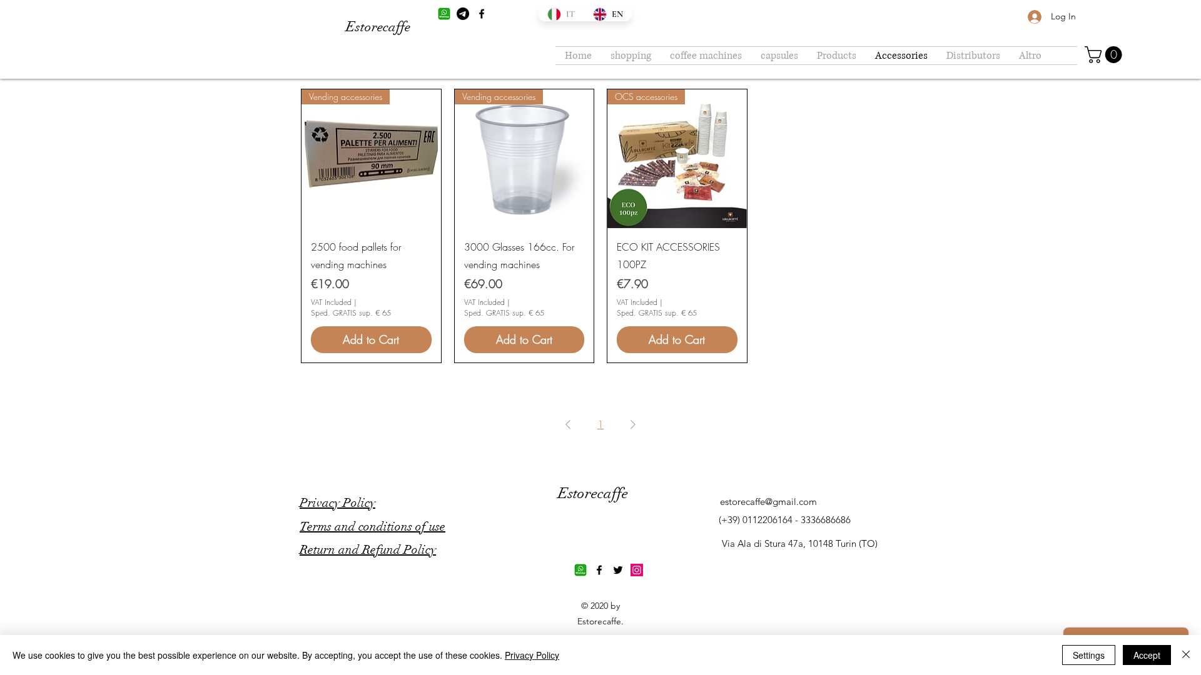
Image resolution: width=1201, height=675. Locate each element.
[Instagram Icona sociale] (637, 570)
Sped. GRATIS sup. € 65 (351, 313)
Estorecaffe (378, 26)
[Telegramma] (463, 14)
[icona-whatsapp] (444, 14)
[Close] (1185, 655)
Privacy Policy (532, 655)
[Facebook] (481, 14)
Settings (1089, 655)
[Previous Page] (567, 424)
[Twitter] (618, 570)
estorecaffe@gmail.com (768, 502)
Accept (1146, 655)
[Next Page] (633, 424)
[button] (1105, 54)
